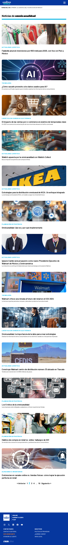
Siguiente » (46, 483)
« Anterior (21, 483)
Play (14, 520)
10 (39, 483)
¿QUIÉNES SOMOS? (40, 534)
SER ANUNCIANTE (9, 534)
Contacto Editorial (9, 531)
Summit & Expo (17, 517)
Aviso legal (38, 536)
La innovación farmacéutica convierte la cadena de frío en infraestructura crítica (39, 7)
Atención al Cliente (9, 536)
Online (15, 515)
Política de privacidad (42, 531)
